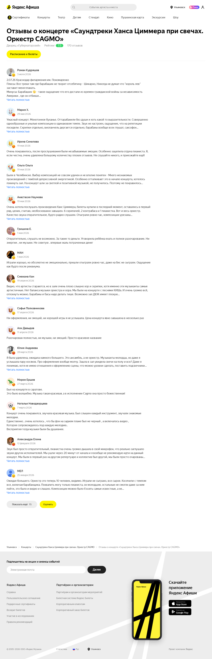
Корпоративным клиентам (70, 604)
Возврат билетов (16, 610)
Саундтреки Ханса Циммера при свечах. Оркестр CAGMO (64, 547)
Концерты (26, 547)
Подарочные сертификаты (21, 604)
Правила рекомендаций (19, 622)
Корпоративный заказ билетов (73, 610)
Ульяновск (12, 547)
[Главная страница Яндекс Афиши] (9, 7)
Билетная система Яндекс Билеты (74, 598)
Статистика (61, 649)
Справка (11, 592)
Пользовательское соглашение (23, 598)
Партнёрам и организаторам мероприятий (79, 592)
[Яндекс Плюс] (194, 7)
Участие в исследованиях (20, 616)
